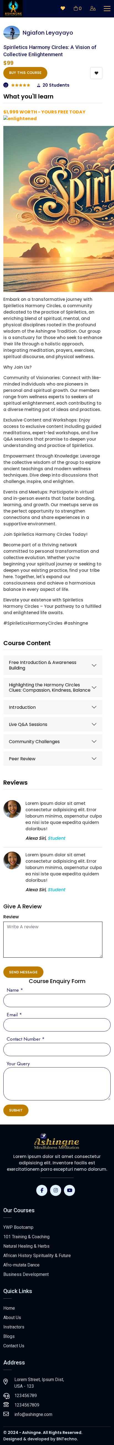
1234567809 (26, 1405)
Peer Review (22, 759)
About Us (12, 1317)
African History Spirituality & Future (37, 1255)
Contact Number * (26, 1039)
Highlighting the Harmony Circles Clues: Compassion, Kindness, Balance (49, 687)
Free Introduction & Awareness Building (42, 665)
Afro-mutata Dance (21, 1265)
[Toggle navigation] (107, 8)
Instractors (13, 1327)
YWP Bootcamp (18, 1227)
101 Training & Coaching (26, 1236)
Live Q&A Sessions (28, 724)
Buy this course (25, 72)
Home (9, 1308)
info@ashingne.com (33, 1414)
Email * (14, 1014)
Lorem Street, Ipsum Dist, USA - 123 (39, 1383)
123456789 (25, 1395)
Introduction (22, 707)
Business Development (26, 1274)
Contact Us (13, 1345)
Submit (16, 1110)
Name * (15, 990)
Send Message (23, 972)
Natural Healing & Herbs (26, 1246)
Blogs (9, 1336)
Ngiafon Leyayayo (48, 32)
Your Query (18, 1063)
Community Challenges (34, 741)
